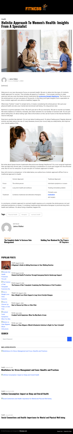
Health (3, 19)
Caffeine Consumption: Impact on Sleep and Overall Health (25, 394)
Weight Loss (15, 293)
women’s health (35, 214)
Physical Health (12, 214)
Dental (13, 273)
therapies (24, 214)
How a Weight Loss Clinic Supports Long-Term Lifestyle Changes (32, 295)
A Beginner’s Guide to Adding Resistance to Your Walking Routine (32, 265)
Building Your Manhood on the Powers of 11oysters (55, 241)
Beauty (14, 283)
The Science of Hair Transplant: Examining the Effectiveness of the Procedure (36, 285)
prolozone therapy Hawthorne (49, 96)
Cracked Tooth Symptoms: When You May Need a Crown (29, 315)
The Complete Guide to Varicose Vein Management (18, 241)
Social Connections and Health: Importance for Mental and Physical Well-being (33, 417)
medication (51, 195)
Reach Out (59, 431)
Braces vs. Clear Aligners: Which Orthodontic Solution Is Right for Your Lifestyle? (38, 325)
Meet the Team (68, 431)
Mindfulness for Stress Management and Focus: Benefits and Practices (30, 370)
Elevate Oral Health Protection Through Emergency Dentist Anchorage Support (37, 275)
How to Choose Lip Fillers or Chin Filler (24, 305)
